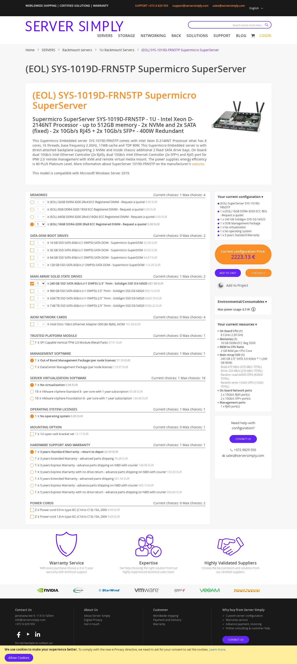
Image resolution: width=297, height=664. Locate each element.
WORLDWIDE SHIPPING (41, 6)
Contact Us (243, 439)
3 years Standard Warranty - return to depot (79, 452)
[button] (257, 8)
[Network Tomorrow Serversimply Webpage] (246, 591)
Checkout (258, 273)
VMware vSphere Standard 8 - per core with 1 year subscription (92, 391)
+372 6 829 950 (25, 624)
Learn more (217, 649)
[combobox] (229, 24)
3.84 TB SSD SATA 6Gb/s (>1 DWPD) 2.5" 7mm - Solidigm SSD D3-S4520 (106, 298)
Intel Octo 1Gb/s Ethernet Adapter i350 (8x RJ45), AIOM (95, 324)
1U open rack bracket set (64, 434)
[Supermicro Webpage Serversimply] (78, 591)
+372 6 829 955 (158, 6)
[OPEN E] (179, 591)
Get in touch (92, 624)
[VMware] (147, 591)
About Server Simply (97, 615)
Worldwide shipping (165, 615)
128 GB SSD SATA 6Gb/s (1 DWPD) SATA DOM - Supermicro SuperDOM (105, 265)
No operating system (61, 416)
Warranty (159, 624)
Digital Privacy (93, 620)
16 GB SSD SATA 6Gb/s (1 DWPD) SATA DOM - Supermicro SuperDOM (103, 243)
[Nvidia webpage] (48, 591)
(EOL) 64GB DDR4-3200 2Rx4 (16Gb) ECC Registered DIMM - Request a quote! (108, 217)
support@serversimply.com (190, 6)
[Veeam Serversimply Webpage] (210, 591)
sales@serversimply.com (229, 6)
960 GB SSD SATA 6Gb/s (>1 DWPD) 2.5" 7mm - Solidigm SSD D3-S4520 (105, 291)
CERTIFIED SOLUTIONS (75, 6)
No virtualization (59, 385)
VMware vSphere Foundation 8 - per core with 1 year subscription (95, 398)
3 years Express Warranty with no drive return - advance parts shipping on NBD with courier (111, 472)
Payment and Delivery (167, 620)
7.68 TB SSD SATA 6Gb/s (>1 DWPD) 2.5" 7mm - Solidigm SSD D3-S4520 (106, 306)
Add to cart (228, 273)
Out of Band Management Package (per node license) (85, 360)
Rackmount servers (77, 50)
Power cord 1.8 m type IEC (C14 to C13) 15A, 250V (80, 516)
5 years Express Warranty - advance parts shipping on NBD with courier (97, 485)
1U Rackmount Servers (117, 50)
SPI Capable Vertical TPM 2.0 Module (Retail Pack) (81, 342)
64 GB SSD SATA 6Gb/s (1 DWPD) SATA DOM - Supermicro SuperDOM (103, 257)
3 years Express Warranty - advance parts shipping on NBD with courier (97, 465)
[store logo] (74, 26)
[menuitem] (104, 36)
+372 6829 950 (245, 450)
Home (31, 50)
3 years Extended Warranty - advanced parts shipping (84, 458)
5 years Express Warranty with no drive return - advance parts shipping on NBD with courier (111, 492)
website (198, 164)
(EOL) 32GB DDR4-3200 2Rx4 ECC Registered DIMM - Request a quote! (103, 202)
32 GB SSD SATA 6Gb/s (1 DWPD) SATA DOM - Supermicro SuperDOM (103, 250)
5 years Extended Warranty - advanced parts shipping (84, 478)
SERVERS (49, 50)
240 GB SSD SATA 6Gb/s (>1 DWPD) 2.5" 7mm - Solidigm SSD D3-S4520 (106, 283)
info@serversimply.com (30, 620)
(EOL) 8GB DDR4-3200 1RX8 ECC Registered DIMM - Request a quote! (103, 209)
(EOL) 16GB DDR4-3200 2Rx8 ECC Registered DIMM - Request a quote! (105, 224)
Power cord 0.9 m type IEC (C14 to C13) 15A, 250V (80, 510)
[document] (148, 655)
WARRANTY (100, 6)
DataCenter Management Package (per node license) (84, 367)
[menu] (172, 36)
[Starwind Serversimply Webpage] (109, 591)
